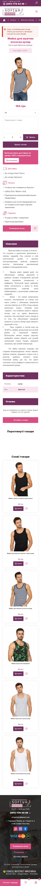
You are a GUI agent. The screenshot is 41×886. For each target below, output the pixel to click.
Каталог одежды (10, 882)
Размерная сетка (16, 228)
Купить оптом (20, 144)
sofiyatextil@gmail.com (20, 817)
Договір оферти (20, 856)
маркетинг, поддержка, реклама (22, 874)
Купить (32, 137)
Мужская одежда (25, 45)
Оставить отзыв (20, 420)
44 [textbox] (6, 113)
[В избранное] (35, 228)
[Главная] (4, 20)
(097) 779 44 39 (15, 4)
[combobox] (20, 113)
